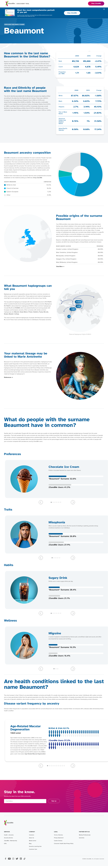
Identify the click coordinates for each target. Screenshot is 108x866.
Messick (16, 312)
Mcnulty (46, 312)
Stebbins (35, 312)
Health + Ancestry (9, 835)
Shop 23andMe (72, 13)
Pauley (41, 312)
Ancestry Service (8, 838)
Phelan (30, 312)
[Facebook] (5, 859)
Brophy (6, 314)
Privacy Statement (59, 838)
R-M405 (17, 308)
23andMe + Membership (10, 840)
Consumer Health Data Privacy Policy (63, 843)
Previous (41, 502)
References (7, 377)
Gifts (5, 843)
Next (73, 502)
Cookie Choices (58, 840)
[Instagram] (13, 859)
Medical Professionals (84, 835)
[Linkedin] (20, 859)
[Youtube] (9, 859)
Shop (96, 3)
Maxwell (11, 314)
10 (64, 765)
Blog (30, 843)
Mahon (26, 312)
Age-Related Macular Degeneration (35, 754)
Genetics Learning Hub (35, 846)
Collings (16, 314)
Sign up (53, 801)
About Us (31, 838)
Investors (31, 835)
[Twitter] (16, 859)
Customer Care (33, 849)
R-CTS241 (48, 302)
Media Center (32, 840)
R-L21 (10, 308)
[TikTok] (24, 859)
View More (59, 266)
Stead (21, 312)
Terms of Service (58, 835)
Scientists (81, 838)
